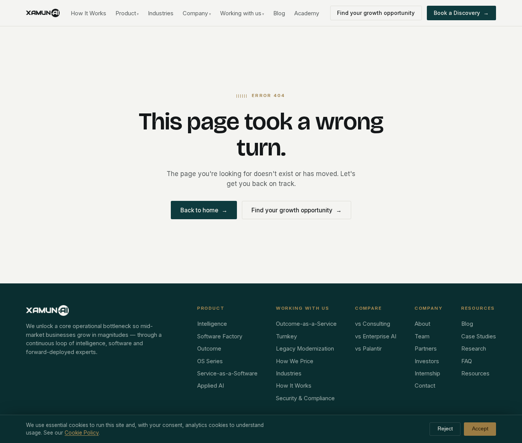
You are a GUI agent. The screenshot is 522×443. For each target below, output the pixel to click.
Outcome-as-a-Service (306, 323)
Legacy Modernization (305, 348)
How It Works (88, 13)
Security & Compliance (305, 398)
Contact (425, 385)
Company (197, 13)
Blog (279, 13)
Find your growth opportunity (376, 13)
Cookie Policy (82, 433)
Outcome (209, 348)
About (422, 323)
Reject (445, 429)
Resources (475, 373)
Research (473, 348)
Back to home (203, 210)
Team (422, 336)
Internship (427, 373)
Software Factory (219, 336)
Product (127, 13)
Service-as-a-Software (227, 373)
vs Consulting (372, 323)
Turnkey (286, 336)
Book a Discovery (461, 13)
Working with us (242, 13)
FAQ (466, 361)
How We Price (294, 361)
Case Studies (478, 336)
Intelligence (212, 323)
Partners (426, 348)
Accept (480, 429)
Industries (160, 13)
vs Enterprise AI (375, 336)
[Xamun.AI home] (43, 13)
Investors (427, 361)
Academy (306, 13)
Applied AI (210, 385)
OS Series (210, 361)
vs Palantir (368, 348)
